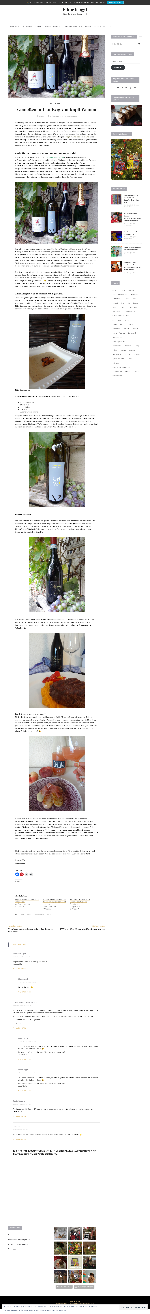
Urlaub (136, 371)
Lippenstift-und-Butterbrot (25, 1002)
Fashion (115, 307)
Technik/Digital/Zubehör (121, 371)
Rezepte (132, 350)
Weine (49, 914)
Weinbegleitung (39, 914)
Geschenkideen (129, 311)
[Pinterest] (126, 87)
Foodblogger (133, 307)
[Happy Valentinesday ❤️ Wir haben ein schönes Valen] (89, 1233)
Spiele (130, 359)
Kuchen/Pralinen (118, 333)
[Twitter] (118, 87)
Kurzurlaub (132, 333)
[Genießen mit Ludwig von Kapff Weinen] (56, 66)
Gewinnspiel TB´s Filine (18, 1244)
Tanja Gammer (19, 1101)
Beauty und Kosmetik (119, 294)
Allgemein (27, 26)
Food (22, 914)
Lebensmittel (117, 346)
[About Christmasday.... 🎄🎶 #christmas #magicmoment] (89, 1248)
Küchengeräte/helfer (119, 341)
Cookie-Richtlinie (60, 1310)
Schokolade (116, 354)
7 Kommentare (72, 116)
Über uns (12, 1249)
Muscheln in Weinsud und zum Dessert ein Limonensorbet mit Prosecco (54, 902)
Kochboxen (116, 329)
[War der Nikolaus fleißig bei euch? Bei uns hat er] (74, 1262)
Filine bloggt (75, 9)
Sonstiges (136, 354)
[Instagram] (135, 87)
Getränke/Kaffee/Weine (120, 316)
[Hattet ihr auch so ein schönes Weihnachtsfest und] (74, 1248)
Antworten (21, 969)
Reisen (88, 26)
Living (137, 346)
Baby (123, 290)
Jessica (16, 1126)
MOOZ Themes (69, 1304)
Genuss (28, 914)
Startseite (14, 26)
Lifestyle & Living (72, 26)
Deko (134, 299)
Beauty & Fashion (52, 26)
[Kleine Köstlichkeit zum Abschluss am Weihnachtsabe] (60, 1262)
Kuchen (135, 329)
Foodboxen (116, 311)
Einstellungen (115, 2)
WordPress (90, 1304)
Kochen (126, 329)
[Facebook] (122, 87)
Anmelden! (118, 67)
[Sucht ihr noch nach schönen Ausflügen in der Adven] (60, 1276)
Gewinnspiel (116, 320)
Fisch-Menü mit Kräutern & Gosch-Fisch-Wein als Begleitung (80, 902)
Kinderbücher (117, 324)
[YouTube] (130, 87)
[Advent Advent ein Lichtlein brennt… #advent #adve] (89, 1262)
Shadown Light (19, 954)
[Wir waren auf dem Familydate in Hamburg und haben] (89, 1276)
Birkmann (134, 294)
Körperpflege (117, 337)
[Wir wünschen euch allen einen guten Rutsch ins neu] (60, 1248)
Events (135, 303)
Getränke (52, 103)
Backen (131, 290)
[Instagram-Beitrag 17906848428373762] (74, 1233)
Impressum (13, 1235)
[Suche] (139, 44)
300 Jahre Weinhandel (54, 157)
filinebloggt (40, 116)
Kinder (38, 26)
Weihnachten (117, 376)
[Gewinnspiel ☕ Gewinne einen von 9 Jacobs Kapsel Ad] (74, 1276)
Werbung (60, 103)
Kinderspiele (130, 324)
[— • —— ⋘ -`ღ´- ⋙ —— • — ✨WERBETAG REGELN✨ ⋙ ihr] (60, 1233)
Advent (115, 290)
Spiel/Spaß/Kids (118, 359)
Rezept (123, 350)
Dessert (115, 303)
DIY (122, 303)
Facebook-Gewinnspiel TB (19, 1239)
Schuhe (127, 354)
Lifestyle (128, 346)
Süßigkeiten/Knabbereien (121, 367)
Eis (129, 303)
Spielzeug (116, 363)
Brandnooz (116, 299)
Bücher (126, 299)
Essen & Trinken (101, 26)
